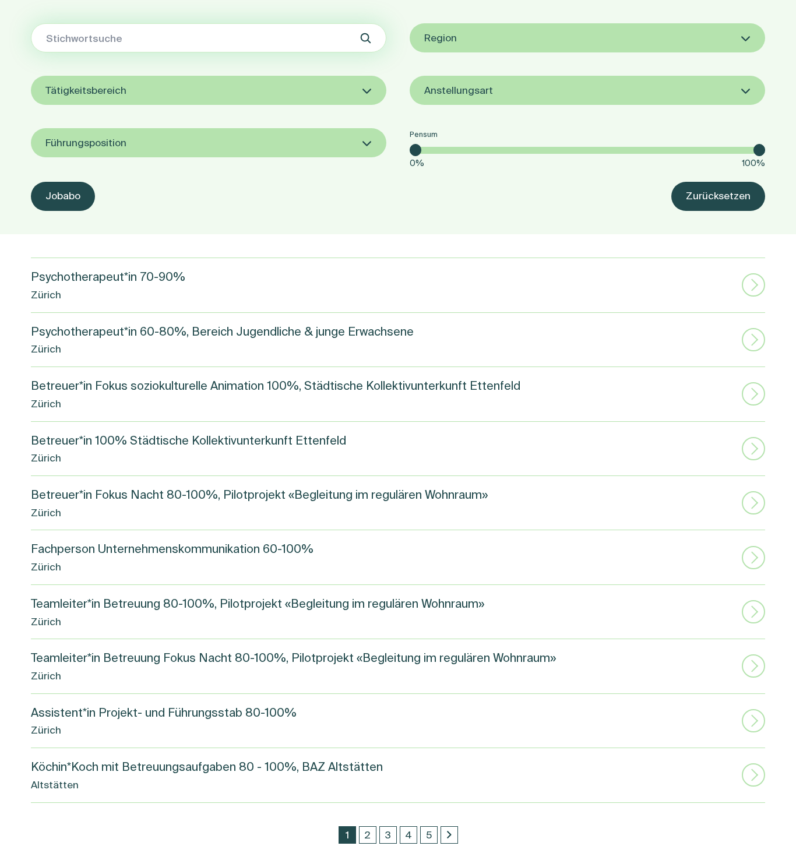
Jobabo (62, 195)
